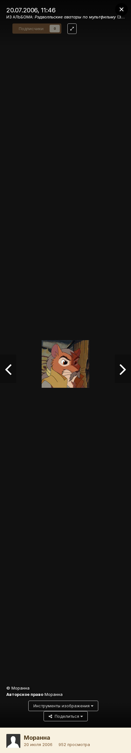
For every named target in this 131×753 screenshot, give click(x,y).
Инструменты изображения (62, 705)
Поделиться (66, 716)
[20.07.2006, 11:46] (8, 368)
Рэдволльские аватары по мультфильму (75, 16)
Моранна (37, 737)
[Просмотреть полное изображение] (72, 28)
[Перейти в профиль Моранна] (13, 741)
